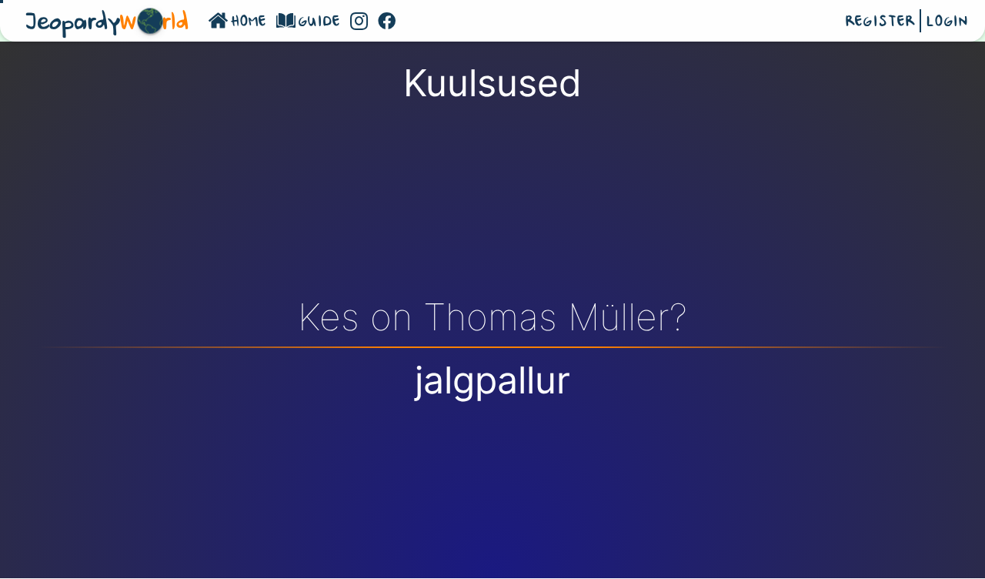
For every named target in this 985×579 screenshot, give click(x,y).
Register (880, 22)
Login (947, 22)
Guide (320, 22)
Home (249, 22)
